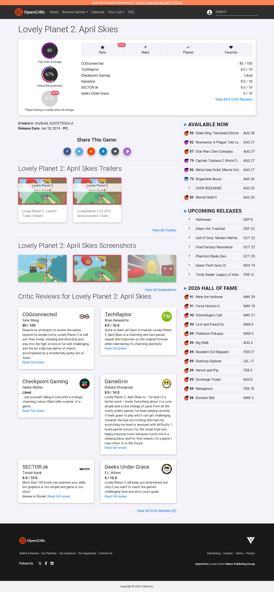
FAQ (131, 12)
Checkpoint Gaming (45, 381)
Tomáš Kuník (32, 473)
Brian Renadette (117, 320)
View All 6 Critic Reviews (233, 99)
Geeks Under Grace (127, 467)
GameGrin (116, 381)
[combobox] (237, 11)
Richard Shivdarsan (119, 387)
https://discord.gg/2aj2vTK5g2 (159, 2)
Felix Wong (30, 320)
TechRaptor (118, 314)
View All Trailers (164, 230)
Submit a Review (29, 553)
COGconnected (39, 314)
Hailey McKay (32, 387)
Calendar (97, 12)
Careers (228, 553)
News (54, 12)
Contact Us (105, 553)
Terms (239, 553)
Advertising (213, 553)
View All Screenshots (160, 290)
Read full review (33, 362)
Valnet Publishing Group (240, 564)
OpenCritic (202, 564)
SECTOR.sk (35, 467)
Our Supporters (87, 553)
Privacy (250, 553)
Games (73, 12)
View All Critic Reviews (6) (156, 511)
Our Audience (67, 553)
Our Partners (49, 553)
